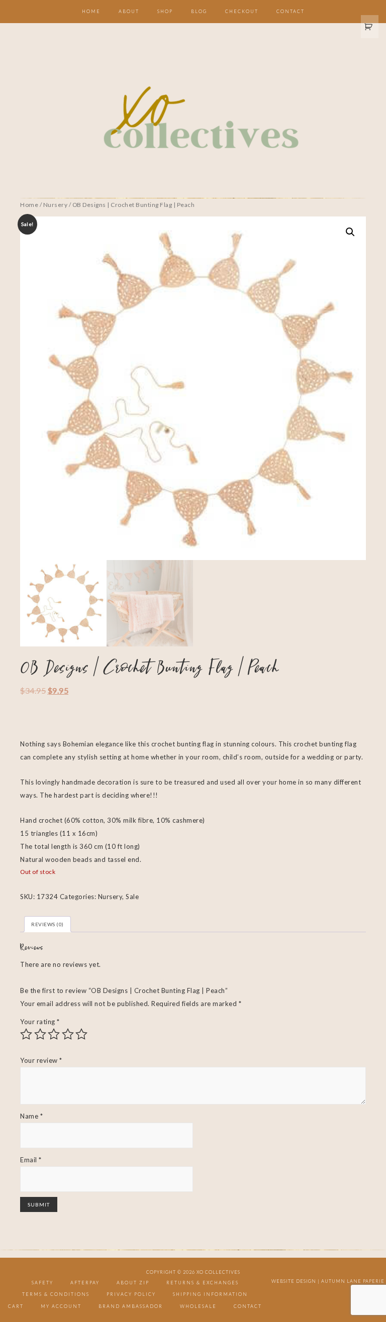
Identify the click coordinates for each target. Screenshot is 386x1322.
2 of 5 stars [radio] (40, 1034)
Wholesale (198, 1306)
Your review (41, 1060)
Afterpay (85, 1282)
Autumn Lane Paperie (352, 1281)
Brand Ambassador (131, 1306)
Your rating (40, 1022)
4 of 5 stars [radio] (68, 1034)
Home (29, 204)
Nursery (55, 204)
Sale (132, 897)
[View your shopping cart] (370, 26)
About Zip (133, 1282)
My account (61, 1306)
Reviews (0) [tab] (47, 924)
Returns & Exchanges (202, 1282)
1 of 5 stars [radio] (26, 1034)
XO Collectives (193, 118)
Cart (16, 1306)
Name (31, 1116)
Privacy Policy (131, 1294)
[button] (350, 232)
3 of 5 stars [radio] (54, 1034)
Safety (42, 1282)
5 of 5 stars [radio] (81, 1034)
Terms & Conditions (55, 1294)
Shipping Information (210, 1294)
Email (31, 1160)
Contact (248, 1306)
